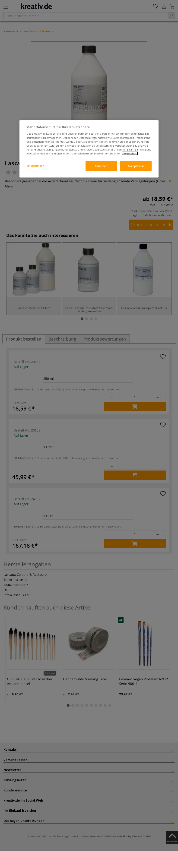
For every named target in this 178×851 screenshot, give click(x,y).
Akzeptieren (136, 166)
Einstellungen (35, 165)
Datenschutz (130, 153)
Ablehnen (101, 166)
